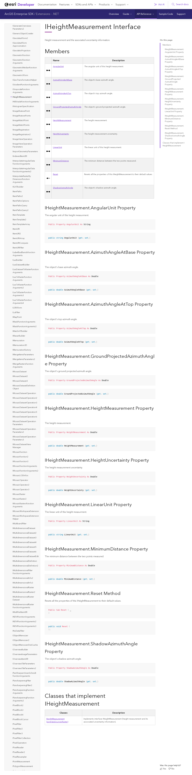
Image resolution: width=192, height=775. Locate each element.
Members (167, 45)
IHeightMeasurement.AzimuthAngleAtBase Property (174, 59)
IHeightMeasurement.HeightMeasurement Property (174, 91)
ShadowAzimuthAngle (63, 188)
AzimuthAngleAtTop (62, 93)
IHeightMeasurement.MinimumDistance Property (174, 118)
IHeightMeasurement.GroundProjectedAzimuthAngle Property (174, 80)
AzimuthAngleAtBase (62, 80)
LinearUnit (57, 147)
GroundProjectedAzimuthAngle (67, 107)
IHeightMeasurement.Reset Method (174, 127)
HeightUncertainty (61, 134)
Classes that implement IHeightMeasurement (173, 144)
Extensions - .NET (47, 14)
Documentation (47, 4)
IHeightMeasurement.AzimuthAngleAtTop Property (174, 69)
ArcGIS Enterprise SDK (19, 14)
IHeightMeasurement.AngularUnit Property (174, 51)
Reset (55, 174)
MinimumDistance (61, 161)
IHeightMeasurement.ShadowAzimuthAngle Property (175, 135)
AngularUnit (58, 66)
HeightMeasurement (62, 120)
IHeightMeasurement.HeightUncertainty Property (174, 101)
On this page (166, 40)
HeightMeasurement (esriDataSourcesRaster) (57, 720)
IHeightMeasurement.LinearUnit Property (174, 110)
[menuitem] (114, 14)
